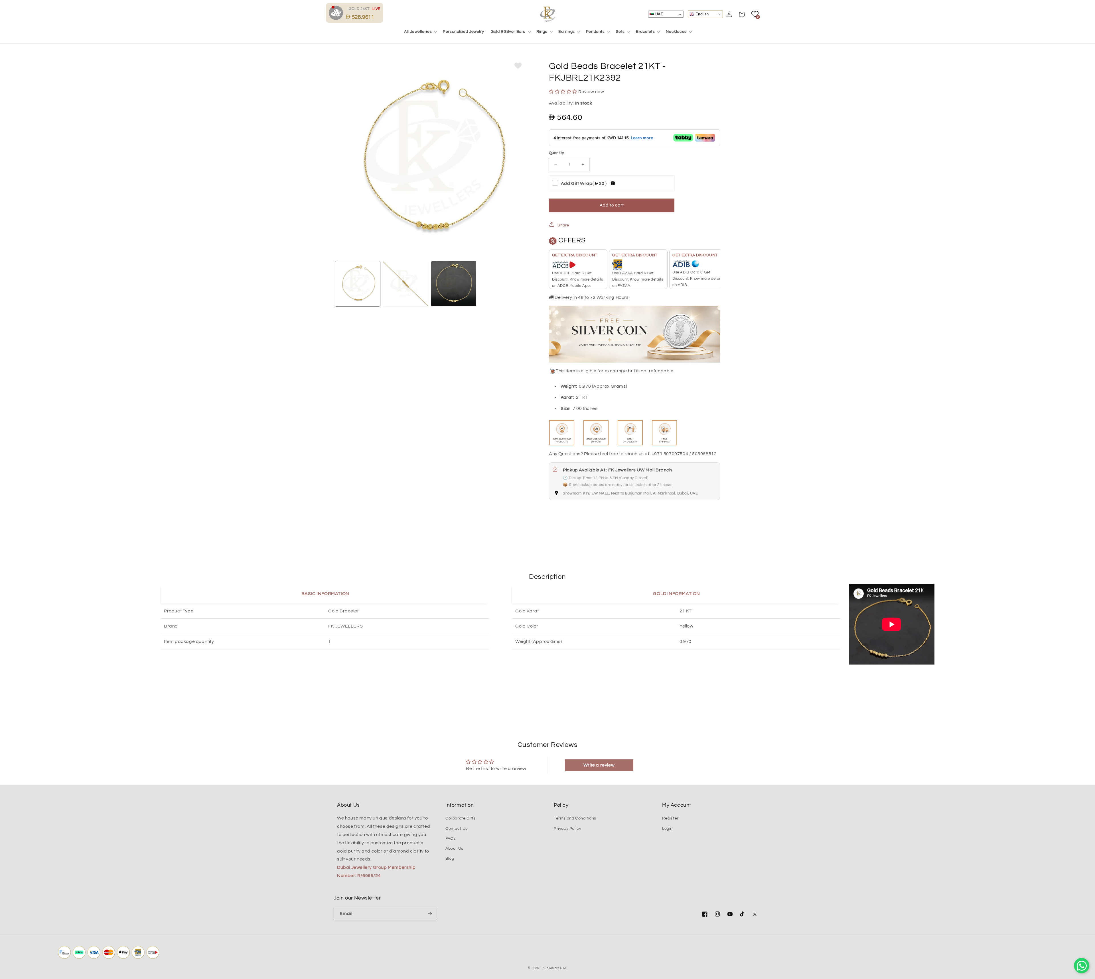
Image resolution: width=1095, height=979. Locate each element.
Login (667, 829)
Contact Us (456, 829)
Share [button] (563, 225)
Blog (449, 859)
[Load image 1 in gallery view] (357, 283)
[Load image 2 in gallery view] (405, 283)
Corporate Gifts (460, 818)
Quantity (556, 153)
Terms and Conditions (575, 818)
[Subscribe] (429, 913)
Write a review (599, 765)
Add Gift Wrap (584, 183)
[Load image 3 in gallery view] (453, 283)
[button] (420, 32)
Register (670, 818)
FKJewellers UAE (554, 968)
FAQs (450, 839)
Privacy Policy (567, 829)
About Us (454, 849)
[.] (337, 13)
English (701, 14)
